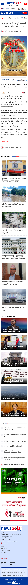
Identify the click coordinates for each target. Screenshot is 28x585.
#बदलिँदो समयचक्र (5, 142)
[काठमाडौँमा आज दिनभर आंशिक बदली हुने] (14, 393)
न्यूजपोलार (6, 31)
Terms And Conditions (5, 550)
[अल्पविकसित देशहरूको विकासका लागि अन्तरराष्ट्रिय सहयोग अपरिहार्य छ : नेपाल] (14, 376)
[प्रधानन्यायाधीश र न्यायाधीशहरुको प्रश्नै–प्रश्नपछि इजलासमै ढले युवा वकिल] (14, 326)
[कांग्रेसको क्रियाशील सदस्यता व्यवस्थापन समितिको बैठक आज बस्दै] (14, 359)
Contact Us (3, 555)
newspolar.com (12, 579)
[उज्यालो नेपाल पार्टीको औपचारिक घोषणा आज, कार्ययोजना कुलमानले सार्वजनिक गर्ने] (14, 410)
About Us (3, 546)
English (24, 13)
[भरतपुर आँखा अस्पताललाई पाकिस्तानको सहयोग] (14, 342)
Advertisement (4, 548)
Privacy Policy (4, 552)
